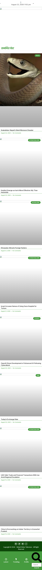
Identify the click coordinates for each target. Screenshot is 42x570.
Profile (26, 562)
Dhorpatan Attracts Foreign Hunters (14, 248)
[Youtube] (22, 543)
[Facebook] (15, 543)
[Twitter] (19, 543)
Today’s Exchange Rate (9, 419)
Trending (16, 562)
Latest (6, 562)
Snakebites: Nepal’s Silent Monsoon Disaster (17, 130)
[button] (37, 557)
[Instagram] (26, 543)
